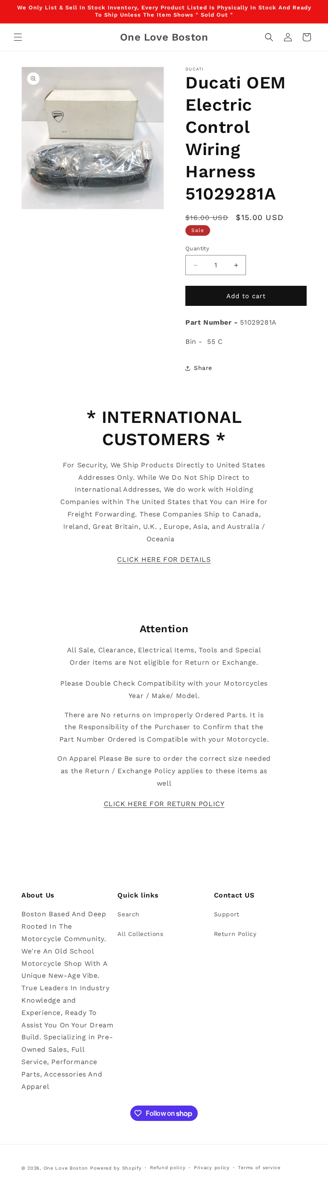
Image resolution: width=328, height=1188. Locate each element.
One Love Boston (66, 1168)
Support (227, 914)
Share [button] (203, 367)
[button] (18, 37)
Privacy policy (212, 1167)
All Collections (140, 933)
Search (128, 914)
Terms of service (259, 1167)
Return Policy (235, 933)
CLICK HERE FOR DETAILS (164, 559)
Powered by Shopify (116, 1168)
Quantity (197, 248)
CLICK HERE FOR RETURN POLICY (164, 804)
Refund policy (167, 1167)
